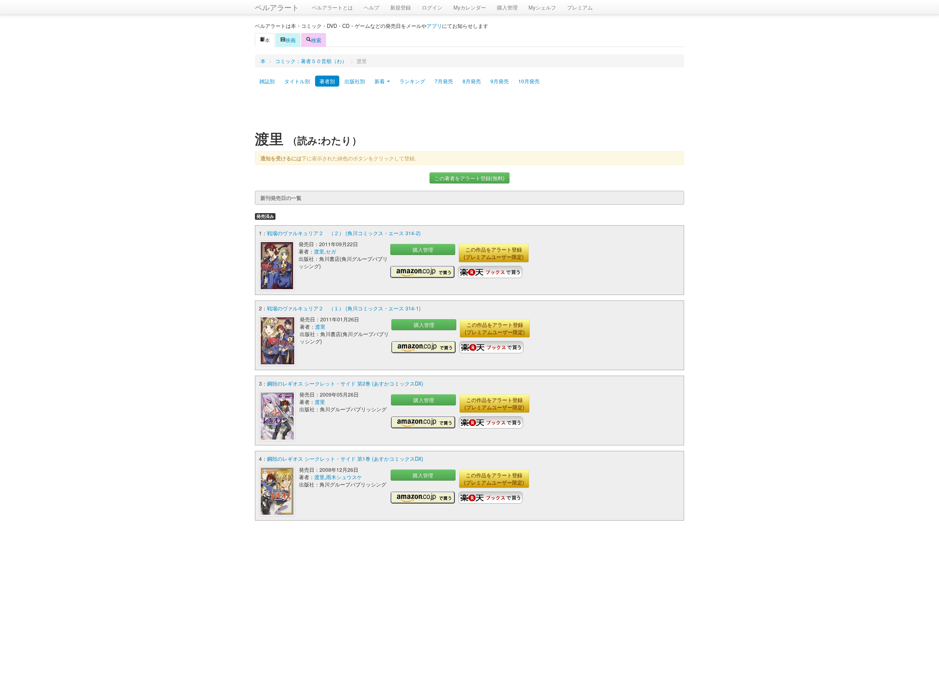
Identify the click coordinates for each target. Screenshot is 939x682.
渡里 (319, 251)
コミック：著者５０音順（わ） (311, 61)
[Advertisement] (469, 111)
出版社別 (354, 81)
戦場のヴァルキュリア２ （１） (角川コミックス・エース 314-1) (344, 308)
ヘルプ (371, 7)
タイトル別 (297, 81)
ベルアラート (277, 7)
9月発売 (499, 81)
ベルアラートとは (332, 7)
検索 (316, 40)
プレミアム (580, 7)
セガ (331, 251)
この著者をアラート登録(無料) (469, 178)
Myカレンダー (469, 7)
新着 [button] (380, 81)
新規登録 (400, 7)
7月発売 (444, 81)
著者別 (327, 81)
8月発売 (472, 81)
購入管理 (507, 7)
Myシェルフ (542, 7)
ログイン (432, 7)
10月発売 (529, 81)
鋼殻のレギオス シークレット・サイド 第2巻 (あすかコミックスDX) (345, 383)
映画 (290, 40)
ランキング (412, 81)
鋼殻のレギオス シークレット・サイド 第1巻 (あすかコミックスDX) (345, 458)
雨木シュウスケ (344, 477)
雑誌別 (267, 81)
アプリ (434, 25)
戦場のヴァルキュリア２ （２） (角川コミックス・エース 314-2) (344, 233)
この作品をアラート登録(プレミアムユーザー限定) (494, 253)
